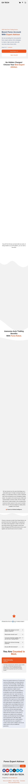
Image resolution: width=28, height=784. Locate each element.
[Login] (22, 2)
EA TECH (5, 2)
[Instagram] (14, 770)
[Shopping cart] (20, 2)
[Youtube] (7, 770)
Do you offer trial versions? (11, 646)
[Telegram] (11, 770)
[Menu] (25, 2)
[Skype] (17, 770)
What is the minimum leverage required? (12, 643)
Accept (7, 782)
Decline (20, 782)
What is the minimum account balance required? (12, 630)
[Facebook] (4, 770)
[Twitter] (21, 770)
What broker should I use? (11, 634)
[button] (14, 630)
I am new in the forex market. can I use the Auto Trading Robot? (13, 638)
